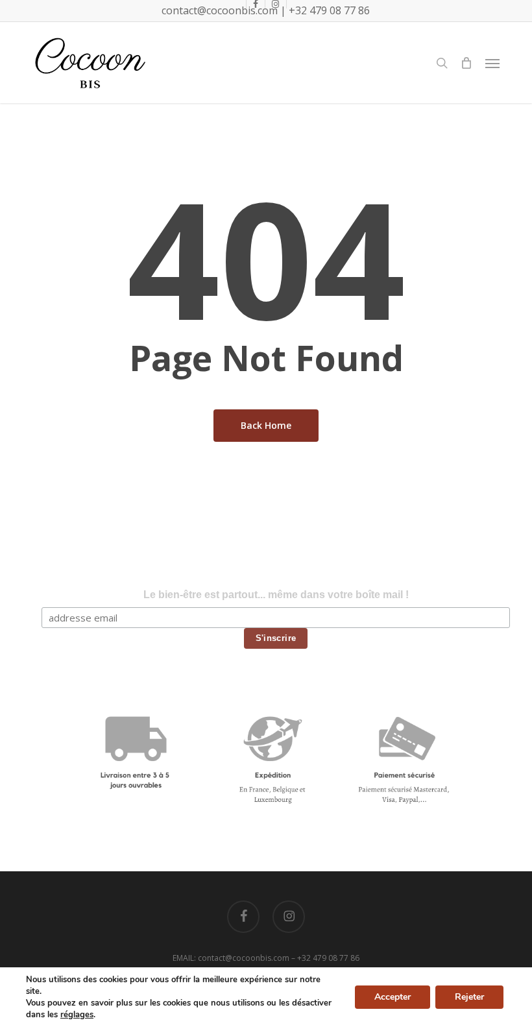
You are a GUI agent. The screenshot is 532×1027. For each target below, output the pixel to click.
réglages (76, 1015)
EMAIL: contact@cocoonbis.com (232, 957)
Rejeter (469, 997)
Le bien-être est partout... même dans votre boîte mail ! (276, 594)
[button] (492, 62)
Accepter (392, 997)
